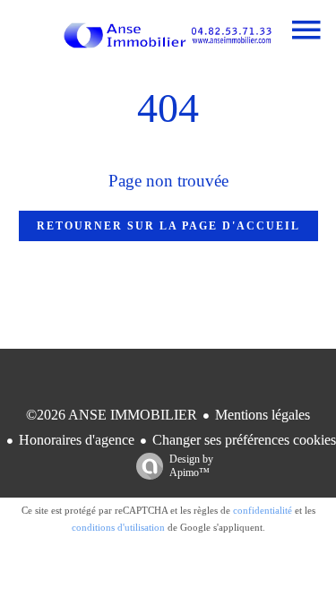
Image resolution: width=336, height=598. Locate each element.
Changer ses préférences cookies (244, 439)
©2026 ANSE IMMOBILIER (111, 414)
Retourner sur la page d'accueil (168, 226)
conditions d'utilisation (118, 527)
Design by (191, 466)
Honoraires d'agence (76, 439)
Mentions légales (262, 414)
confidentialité (262, 510)
